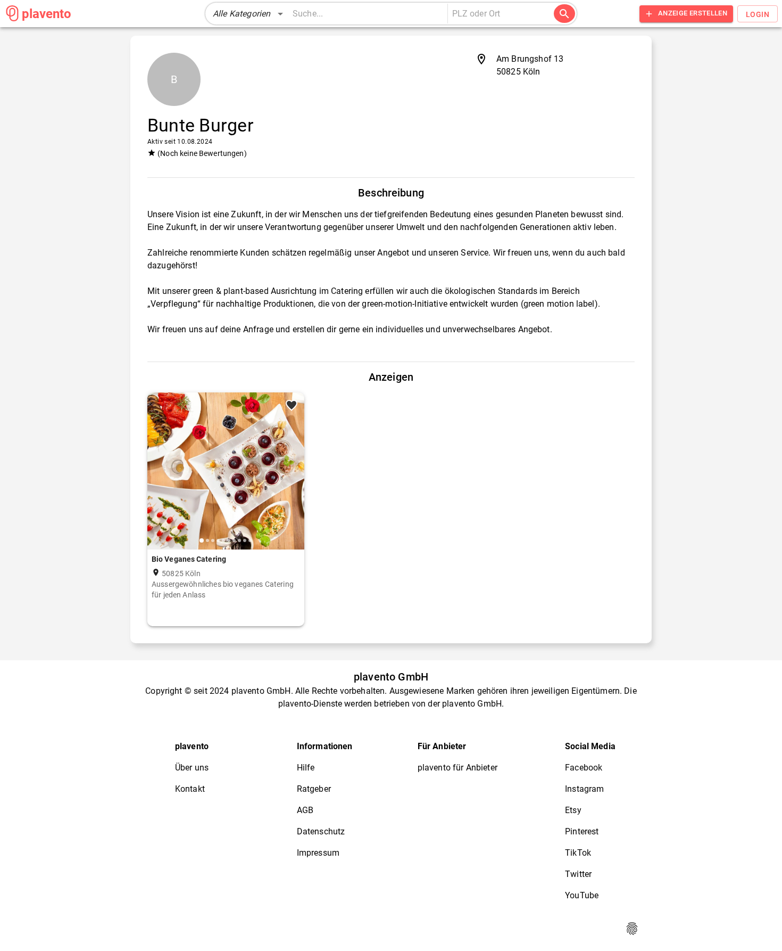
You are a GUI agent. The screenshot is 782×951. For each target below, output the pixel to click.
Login (757, 14)
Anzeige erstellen (692, 13)
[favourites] (291, 405)
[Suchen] (564, 13)
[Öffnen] (552, 14)
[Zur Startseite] (12, 13)
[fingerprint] (632, 928)
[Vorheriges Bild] (160, 479)
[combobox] (495, 13)
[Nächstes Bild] (292, 479)
